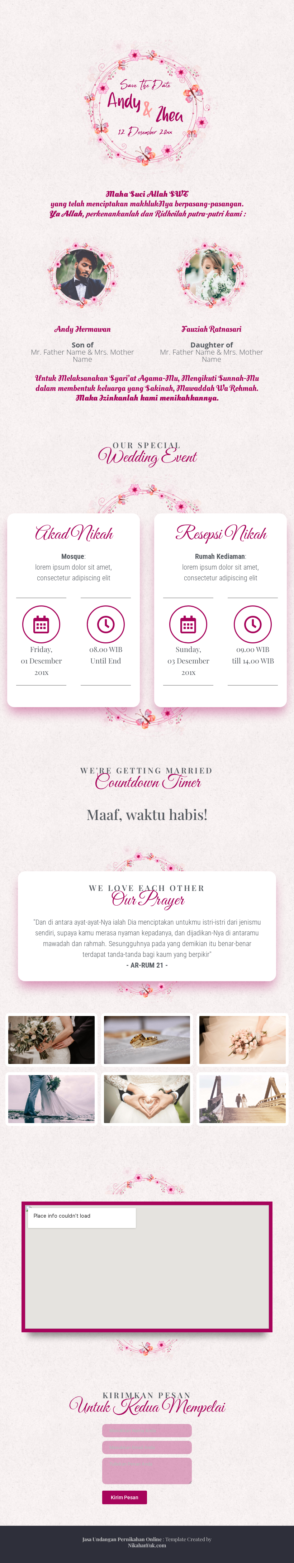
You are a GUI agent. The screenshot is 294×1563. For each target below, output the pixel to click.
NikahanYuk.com (147, 1545)
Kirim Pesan (124, 1497)
